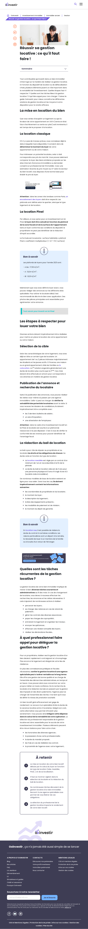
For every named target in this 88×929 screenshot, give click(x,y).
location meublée (35, 460)
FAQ (8, 867)
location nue (31, 530)
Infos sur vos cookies (66, 867)
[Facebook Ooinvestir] (9, 914)
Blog (8, 861)
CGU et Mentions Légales (19, 923)
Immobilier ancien (53, 15)
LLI (8, 876)
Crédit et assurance (14, 882)
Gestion (67, 15)
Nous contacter (38, 870)
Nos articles (11, 864)
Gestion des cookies (66, 870)
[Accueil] (44, 832)
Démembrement (13, 873)
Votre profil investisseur (41, 864)
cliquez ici (68, 907)
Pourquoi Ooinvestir (14, 885)
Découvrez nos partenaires (43, 861)
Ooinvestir (14, 15)
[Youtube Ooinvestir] (15, 914)
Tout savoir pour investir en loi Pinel (38, 311)
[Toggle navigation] (81, 4)
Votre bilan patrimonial (41, 867)
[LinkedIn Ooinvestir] (21, 914)
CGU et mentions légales (67, 861)
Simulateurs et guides (15, 879)
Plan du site (47, 926)
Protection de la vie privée (68, 864)
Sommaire (27, 68)
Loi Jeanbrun (11, 870)
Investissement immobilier (32, 15)
